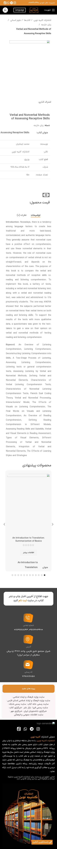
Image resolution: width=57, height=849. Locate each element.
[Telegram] (11, 2)
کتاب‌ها (26, 20)
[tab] (35, 215)
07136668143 (21, 630)
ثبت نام (22, 601)
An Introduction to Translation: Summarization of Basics (28, 539)
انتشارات (51, 740)
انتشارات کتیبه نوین (42, 20)
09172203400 (33, 2)
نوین (39, 740)
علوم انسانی (15, 20)
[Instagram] (14, 2)
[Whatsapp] (8, 2)
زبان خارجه (45, 24)
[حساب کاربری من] (5, 10)
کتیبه (44, 740)
